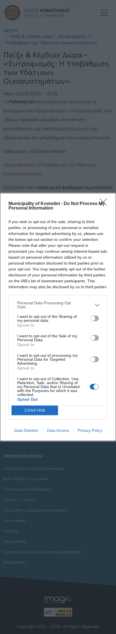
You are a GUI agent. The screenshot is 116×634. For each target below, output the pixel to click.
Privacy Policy (90, 430)
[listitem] (58, 305)
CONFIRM (34, 410)
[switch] (94, 318)
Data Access (58, 430)
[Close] (105, 204)
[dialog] (58, 317)
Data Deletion (26, 430)
